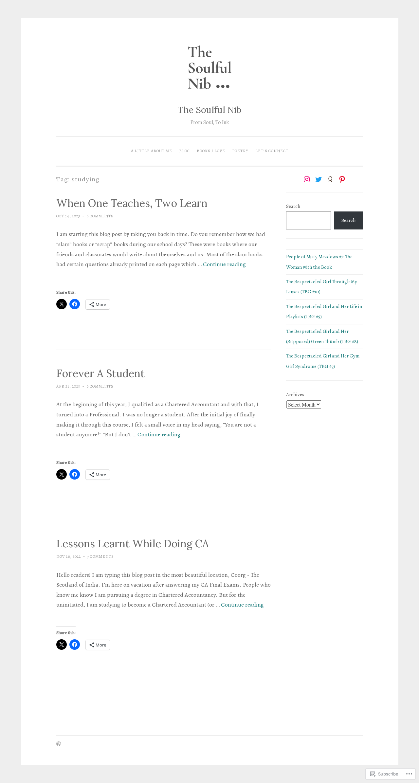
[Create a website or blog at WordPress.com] (58, 744)
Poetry (240, 151)
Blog (184, 151)
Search (293, 206)
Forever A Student (100, 373)
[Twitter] (318, 179)
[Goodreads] (330, 179)
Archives (295, 394)
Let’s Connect (271, 151)
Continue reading (224, 264)
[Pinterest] (342, 179)
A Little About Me (151, 151)
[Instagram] (307, 179)
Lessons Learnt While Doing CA (132, 543)
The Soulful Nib (209, 109)
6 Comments (100, 216)
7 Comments (100, 556)
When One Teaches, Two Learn (132, 203)
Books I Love (211, 151)
